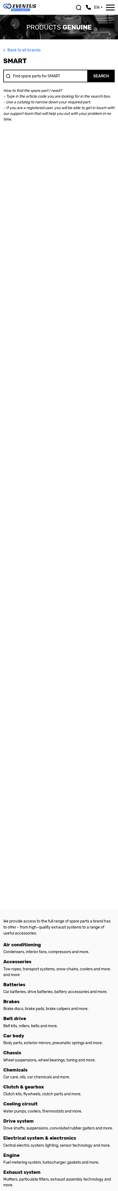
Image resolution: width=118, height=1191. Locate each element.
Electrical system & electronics (39, 1138)
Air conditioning (22, 945)
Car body (13, 1036)
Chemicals (15, 1070)
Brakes (11, 1002)
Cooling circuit (20, 1104)
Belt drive (14, 1018)
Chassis (12, 1053)
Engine (11, 1155)
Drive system (18, 1121)
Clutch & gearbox (23, 1087)
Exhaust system (22, 1172)
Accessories (17, 962)
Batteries (14, 985)
